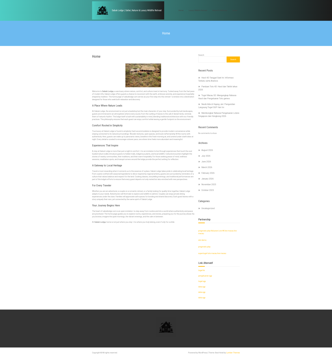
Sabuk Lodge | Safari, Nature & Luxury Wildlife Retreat (137, 10)
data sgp (201, 298)
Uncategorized (208, 208)
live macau (229, 231)
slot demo (202, 240)
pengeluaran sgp (205, 276)
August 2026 (207, 150)
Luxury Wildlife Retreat (198, 10)
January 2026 (207, 179)
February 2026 (208, 173)
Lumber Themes (233, 353)
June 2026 (206, 161)
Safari (234, 10)
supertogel (202, 253)
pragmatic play (204, 231)
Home (181, 10)
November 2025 (208, 184)
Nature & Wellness (219, 10)
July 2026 (205, 156)
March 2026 (206, 167)
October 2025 (207, 190)
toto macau (212, 253)
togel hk (201, 270)
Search (201, 55)
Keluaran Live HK (217, 231)
